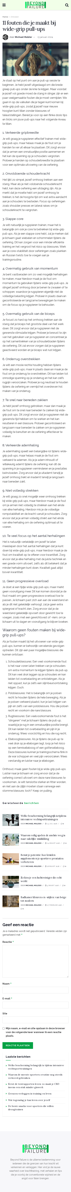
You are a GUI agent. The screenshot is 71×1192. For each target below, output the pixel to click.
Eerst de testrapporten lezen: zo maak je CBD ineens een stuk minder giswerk (33, 1085)
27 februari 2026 (54, 905)
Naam (7, 983)
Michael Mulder (23, 37)
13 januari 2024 (45, 37)
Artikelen (15, 17)
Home (5, 17)
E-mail (7, 998)
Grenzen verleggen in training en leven (29, 1093)
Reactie (8, 941)
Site (4, 1013)
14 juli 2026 (52, 824)
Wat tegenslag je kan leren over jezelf (29, 1100)
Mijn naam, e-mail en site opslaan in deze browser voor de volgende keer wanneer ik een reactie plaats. (35, 1032)
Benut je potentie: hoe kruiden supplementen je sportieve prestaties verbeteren (42, 858)
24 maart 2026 (53, 843)
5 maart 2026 (53, 885)
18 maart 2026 (53, 866)
